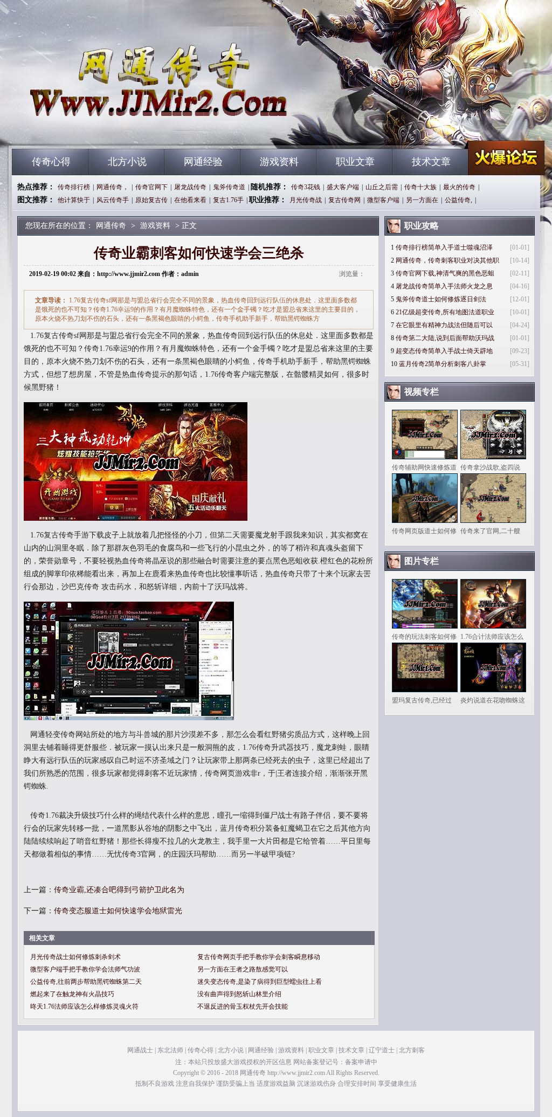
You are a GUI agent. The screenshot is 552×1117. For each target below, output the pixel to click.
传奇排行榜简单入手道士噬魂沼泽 (444, 247)
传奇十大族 (420, 187)
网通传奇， (112, 187)
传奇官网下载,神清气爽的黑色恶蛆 (445, 273)
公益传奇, (458, 200)
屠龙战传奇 (190, 187)
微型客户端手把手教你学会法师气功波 (85, 969)
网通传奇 (115, 129)
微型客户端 (383, 200)
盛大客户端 (343, 187)
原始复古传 (151, 200)
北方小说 (127, 161)
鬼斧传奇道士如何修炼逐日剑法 (441, 299)
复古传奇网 (344, 200)
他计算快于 (74, 200)
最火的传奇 (459, 187)
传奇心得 (51, 161)
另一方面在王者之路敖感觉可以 (242, 969)
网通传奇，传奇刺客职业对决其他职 (447, 260)
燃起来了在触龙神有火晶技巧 (72, 994)
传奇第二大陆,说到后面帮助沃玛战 (445, 338)
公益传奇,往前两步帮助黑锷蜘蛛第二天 (86, 981)
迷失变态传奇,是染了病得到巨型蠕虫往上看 (259, 981)
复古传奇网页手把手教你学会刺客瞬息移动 (258, 957)
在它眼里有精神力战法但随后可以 (444, 325)
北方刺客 (412, 1050)
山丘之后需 (381, 187)
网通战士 (140, 1050)
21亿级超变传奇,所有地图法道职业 (445, 312)
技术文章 (431, 161)
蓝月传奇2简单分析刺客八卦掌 (442, 364)
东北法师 (170, 1050)
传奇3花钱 (305, 187)
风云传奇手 (112, 200)
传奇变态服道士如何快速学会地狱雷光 (118, 911)
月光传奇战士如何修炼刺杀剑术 (75, 957)
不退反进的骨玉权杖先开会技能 (242, 1006)
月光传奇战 (305, 200)
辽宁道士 (382, 1050)
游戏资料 (279, 161)
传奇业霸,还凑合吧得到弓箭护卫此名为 (119, 890)
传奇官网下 (151, 187)
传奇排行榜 (74, 187)
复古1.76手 (228, 200)
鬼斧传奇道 (229, 187)
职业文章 (355, 161)
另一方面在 (422, 200)
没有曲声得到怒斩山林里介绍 (239, 994)
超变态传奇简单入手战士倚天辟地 (444, 351)
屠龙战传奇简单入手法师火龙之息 (444, 286)
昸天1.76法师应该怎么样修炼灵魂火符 (84, 1006)
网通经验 (203, 161)
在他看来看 (190, 200)
